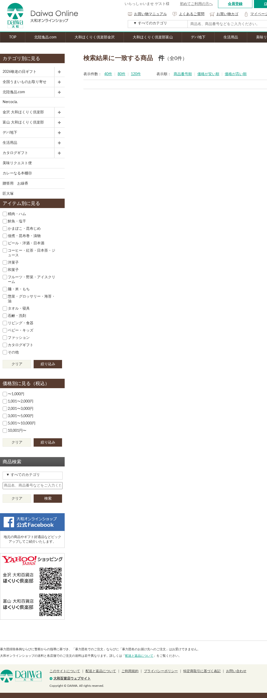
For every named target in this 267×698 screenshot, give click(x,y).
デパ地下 (198, 37)
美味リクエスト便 (17, 163)
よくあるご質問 (191, 14)
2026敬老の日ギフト (20, 72)
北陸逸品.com (45, 37)
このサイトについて (65, 671)
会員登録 (235, 4)
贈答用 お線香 (15, 183)
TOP (12, 37)
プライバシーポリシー (161, 671)
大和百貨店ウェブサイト (72, 678)
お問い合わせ (236, 671)
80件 (121, 74)
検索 (48, 498)
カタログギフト (15, 153)
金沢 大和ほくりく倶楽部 (23, 112)
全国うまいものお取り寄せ (24, 82)
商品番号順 (183, 74)
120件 (136, 74)
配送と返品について (139, 655)
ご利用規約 (130, 671)
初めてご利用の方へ (196, 4)
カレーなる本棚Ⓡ (17, 173)
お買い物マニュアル (150, 14)
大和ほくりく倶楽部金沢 (95, 37)
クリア (16, 364)
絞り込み (48, 364)
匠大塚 (8, 194)
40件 (108, 74)
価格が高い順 (236, 74)
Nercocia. (10, 102)
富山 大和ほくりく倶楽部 (23, 122)
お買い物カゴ (227, 14)
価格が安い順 (208, 74)
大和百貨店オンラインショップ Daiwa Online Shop (39, 16)
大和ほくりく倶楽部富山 (153, 37)
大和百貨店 (21, 676)
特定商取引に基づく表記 (202, 671)
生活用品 (230, 37)
